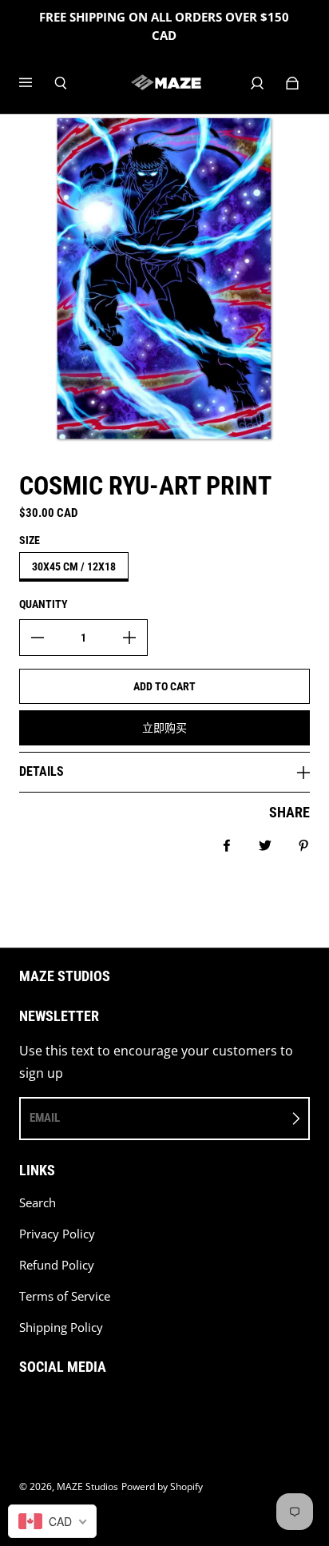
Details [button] (41, 771)
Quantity (43, 604)
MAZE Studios (87, 1486)
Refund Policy (56, 1265)
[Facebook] (24, 1407)
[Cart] (292, 83)
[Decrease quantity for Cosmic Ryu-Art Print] (37, 637)
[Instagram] (59, 1407)
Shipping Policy (61, 1327)
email (45, 1118)
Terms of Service (64, 1296)
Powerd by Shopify (162, 1486)
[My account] (257, 83)
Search (37, 1202)
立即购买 (164, 727)
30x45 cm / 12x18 (74, 566)
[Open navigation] (36, 83)
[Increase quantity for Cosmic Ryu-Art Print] (129, 637)
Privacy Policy (57, 1234)
